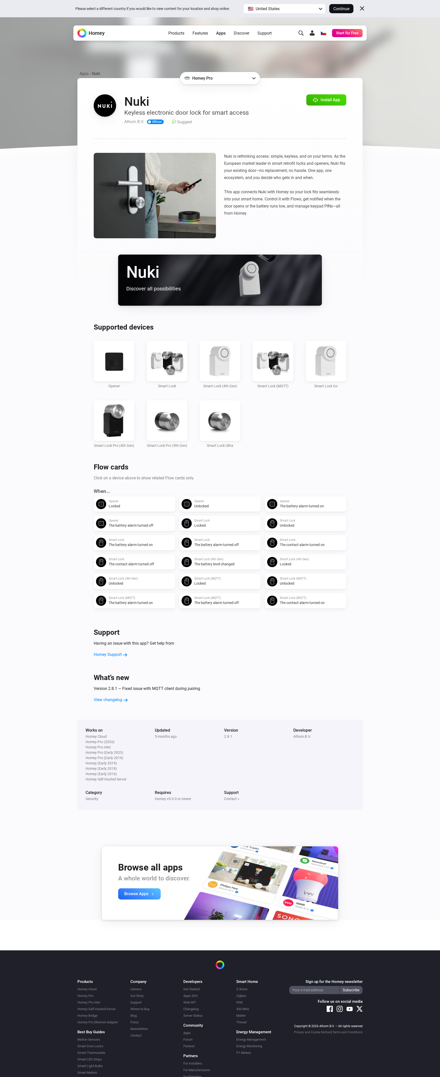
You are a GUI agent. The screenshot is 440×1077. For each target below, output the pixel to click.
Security (92, 799)
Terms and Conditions (347, 1032)
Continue (341, 8)
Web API (189, 1002)
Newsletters (139, 1029)
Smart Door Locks (90, 1046)
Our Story (137, 996)
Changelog (191, 1009)
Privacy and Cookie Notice (312, 1032)
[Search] (301, 33)
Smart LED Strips (89, 1059)
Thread (241, 1022)
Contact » (231, 799)
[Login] (312, 33)
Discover (241, 33)
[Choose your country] (323, 33)
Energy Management (251, 1039)
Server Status (193, 1015)
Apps (221, 33)
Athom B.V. (302, 736)
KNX (239, 1002)
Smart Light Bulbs (90, 1066)
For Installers (192, 1063)
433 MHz (242, 1009)
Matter (241, 1015)
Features (200, 33)
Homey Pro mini (88, 1002)
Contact (136, 1035)
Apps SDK (190, 996)
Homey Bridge (87, 1015)
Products (176, 33)
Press (134, 1022)
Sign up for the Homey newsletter (334, 981)
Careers (136, 989)
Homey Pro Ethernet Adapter (97, 1022)
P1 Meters (243, 1053)
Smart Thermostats (91, 1053)
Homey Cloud (87, 989)
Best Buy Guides (91, 1032)
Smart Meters (87, 1072)
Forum (188, 1039)
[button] (284, 8)
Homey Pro (85, 996)
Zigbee (241, 996)
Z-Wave (242, 989)
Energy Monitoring (249, 1046)
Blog (133, 1015)
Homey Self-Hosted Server (96, 1009)
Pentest (189, 1046)
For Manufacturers (196, 1070)
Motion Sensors (88, 1039)
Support (264, 33)
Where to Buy (139, 1009)
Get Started (191, 989)
